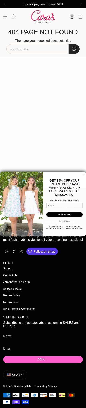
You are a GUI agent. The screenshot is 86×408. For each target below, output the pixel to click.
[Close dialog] (83, 174)
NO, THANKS (64, 221)
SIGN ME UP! (64, 214)
